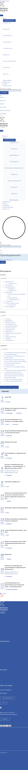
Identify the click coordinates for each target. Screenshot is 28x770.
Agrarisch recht (13, 283)
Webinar (9, 501)
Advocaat (8, 319)
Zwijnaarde (9, 435)
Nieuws (2, 654)
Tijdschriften (3, 107)
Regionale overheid (11, 337)
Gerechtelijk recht (7, 35)
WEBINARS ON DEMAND (9, 387)
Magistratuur (9, 331)
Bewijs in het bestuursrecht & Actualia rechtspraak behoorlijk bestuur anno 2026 (15, 543)
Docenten (2, 683)
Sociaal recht (6, 67)
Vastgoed (8, 338)
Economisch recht (7, 48)
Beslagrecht (12, 289)
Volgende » (4, 593)
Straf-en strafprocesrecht (12, 303)
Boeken (2, 97)
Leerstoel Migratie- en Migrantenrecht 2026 (11, 471)
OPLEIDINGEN (4, 748)
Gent (7, 424)
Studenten (3, 678)
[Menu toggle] (1, 15)
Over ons (2, 645)
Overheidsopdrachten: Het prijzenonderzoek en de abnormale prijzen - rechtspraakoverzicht (14, 584)
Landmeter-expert (10, 328)
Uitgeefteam (3, 650)
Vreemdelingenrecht (14, 299)
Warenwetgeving (7, 80)
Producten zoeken (6, 89)
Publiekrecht (6, 54)
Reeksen (2, 104)
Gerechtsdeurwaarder (11, 326)
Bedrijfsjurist (9, 320)
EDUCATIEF (3, 736)
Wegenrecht (8, 554)
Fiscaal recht (6, 29)
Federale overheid (10, 322)
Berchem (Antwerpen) (11, 589)
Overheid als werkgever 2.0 (12, 481)
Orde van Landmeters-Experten (14, 379)
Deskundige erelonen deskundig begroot (16, 508)
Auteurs (2, 674)
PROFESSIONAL (4, 742)
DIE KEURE (3, 729)
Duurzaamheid (4, 663)
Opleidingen (3, 113)
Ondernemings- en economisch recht (14, 168)
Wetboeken (3, 100)
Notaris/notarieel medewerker (13, 333)
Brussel (8, 402)
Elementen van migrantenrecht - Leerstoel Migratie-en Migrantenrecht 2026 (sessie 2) (15, 567)
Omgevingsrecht (7, 42)
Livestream (19, 413)
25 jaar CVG (8, 397)
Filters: (3, 262)
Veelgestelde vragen (5, 658)
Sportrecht (6, 74)
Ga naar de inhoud (4, 1)
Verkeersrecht (12, 305)
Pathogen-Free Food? (11, 442)
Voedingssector (10, 340)
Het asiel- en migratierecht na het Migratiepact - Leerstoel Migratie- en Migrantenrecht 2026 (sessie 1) (15, 466)
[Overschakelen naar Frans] (1, 116)
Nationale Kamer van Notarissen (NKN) (16, 370)
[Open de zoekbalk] (0, 243)
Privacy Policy (3, 763)
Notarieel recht (13, 290)
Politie (7, 335)
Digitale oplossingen (5, 110)
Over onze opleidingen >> (6, 260)
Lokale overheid (10, 329)
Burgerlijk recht (7, 23)
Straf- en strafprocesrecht (9, 61)
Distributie (2, 667)
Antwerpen (9, 548)
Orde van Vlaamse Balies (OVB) (14, 381)
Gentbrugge (9, 413)
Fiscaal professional (11, 324)
